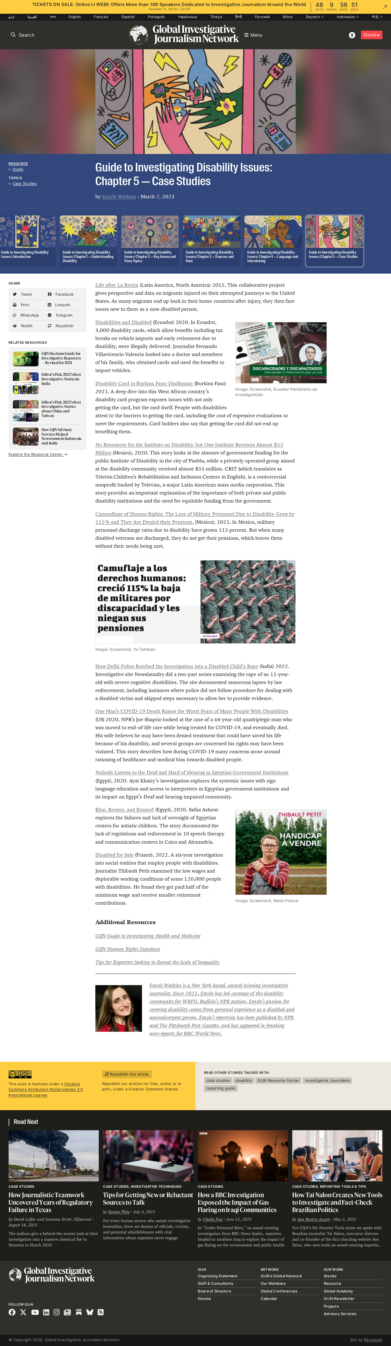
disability (244, 1080)
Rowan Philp (119, 1211)
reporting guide (220, 1088)
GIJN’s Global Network (281, 1276)
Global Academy (338, 1291)
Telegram (63, 315)
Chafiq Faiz (213, 1219)
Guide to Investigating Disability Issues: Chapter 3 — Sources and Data (210, 257)
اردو (11, 17)
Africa (288, 17)
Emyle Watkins (119, 196)
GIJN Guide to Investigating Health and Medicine (147, 936)
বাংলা (53, 17)
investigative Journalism (327, 1080)
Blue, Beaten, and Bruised (124, 810)
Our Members (273, 1283)
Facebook (64, 294)
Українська (187, 17)
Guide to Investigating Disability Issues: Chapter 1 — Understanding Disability (88, 257)
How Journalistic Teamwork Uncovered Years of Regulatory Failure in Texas (51, 1202)
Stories (330, 1276)
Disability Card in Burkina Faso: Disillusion (144, 383)
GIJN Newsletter (339, 1298)
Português (156, 17)
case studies (218, 1080)
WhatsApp (29, 315)
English (75, 17)
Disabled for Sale (114, 855)
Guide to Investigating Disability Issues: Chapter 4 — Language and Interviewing (272, 257)
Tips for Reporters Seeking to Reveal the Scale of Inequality (157, 962)
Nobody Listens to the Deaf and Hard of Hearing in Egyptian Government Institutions (192, 772)
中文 (376, 17)
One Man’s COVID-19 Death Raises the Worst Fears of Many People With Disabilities (191, 711)
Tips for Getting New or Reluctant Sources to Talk (148, 1198)
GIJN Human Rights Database (127, 949)
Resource (18, 164)
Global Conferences (279, 1291)
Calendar (269, 1298)
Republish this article (129, 1074)
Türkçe (216, 17)
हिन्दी (238, 17)
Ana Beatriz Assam (313, 1219)
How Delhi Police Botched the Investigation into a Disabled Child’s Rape (176, 666)
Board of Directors (215, 1291)
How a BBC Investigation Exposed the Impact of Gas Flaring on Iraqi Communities (237, 1202)
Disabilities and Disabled (123, 322)
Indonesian (346, 17)
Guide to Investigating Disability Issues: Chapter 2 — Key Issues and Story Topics (150, 257)
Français (101, 17)
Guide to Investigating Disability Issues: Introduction (24, 255)
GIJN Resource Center (278, 1080)
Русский (262, 17)
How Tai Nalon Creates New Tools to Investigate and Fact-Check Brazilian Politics (337, 1202)
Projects (331, 1306)
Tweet (25, 294)
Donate (372, 34)
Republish (64, 325)
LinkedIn (62, 305)
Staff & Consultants (216, 1283)
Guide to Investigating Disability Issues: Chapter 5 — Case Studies (333, 255)
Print (24, 305)
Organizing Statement (218, 1276)
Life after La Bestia (116, 285)
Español (128, 17)
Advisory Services (340, 1313)
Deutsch (313, 17)
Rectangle (373, 1339)
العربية (32, 17)
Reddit (26, 325)
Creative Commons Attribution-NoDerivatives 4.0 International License (46, 1089)
